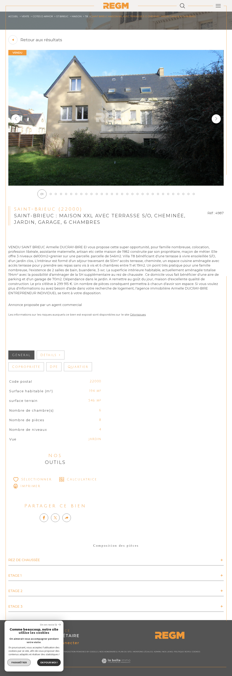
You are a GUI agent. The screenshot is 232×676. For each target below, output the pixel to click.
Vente (25, 16)
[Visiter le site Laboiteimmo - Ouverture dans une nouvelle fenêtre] (116, 665)
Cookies (196, 652)
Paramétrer (19, 662)
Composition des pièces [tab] (116, 545)
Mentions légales (142, 651)
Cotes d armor (43, 16)
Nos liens (167, 651)
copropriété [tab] (26, 367)
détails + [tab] (50, 355)
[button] (216, 118)
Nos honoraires (108, 651)
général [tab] (21, 355)
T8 (86, 16)
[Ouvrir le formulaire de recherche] (182, 6)
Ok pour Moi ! (49, 662)
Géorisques (138, 314)
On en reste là (48, 624)
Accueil (13, 16)
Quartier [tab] (78, 367)
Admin (157, 651)
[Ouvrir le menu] (218, 6)
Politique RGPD (182, 651)
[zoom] (115, 184)
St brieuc (62, 16)
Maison (77, 16)
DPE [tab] (54, 367)
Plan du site (124, 651)
